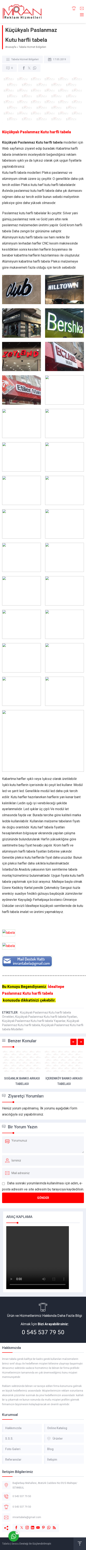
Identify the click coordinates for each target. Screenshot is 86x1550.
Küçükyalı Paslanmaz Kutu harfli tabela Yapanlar (34, 1021)
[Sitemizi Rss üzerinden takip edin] (52, 1525)
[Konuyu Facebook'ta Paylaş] (23, 68)
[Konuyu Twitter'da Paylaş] (29, 68)
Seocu (15, 1543)
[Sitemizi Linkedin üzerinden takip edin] (30, 1525)
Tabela (6, 1543)
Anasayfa (10, 47)
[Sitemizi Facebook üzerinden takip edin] (14, 1525)
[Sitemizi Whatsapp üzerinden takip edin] (46, 1525)
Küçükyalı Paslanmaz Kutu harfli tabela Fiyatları (46, 1016)
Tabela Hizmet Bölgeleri (32, 47)
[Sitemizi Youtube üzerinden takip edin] (36, 1525)
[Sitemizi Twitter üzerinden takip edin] (19, 1525)
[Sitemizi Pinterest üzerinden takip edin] (41, 1525)
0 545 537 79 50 (43, 1332)
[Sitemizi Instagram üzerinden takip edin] (25, 1525)
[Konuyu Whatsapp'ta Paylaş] (34, 68)
